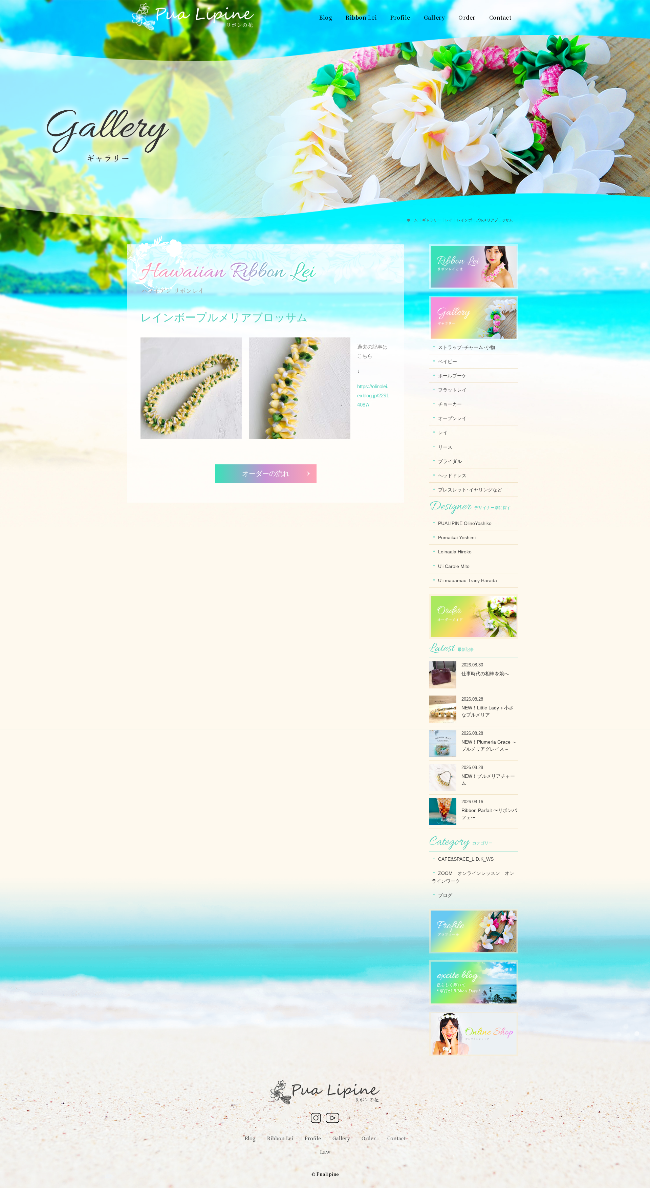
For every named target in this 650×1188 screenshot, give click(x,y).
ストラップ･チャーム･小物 (466, 347)
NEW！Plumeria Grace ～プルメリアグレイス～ (489, 745)
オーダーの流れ (265, 473)
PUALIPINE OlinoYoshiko (465, 523)
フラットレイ (452, 390)
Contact (396, 1138)
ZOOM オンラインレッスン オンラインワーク (473, 877)
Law (325, 1151)
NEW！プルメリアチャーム (488, 779)
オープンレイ (452, 418)
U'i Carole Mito (454, 566)
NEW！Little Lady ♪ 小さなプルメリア (487, 711)
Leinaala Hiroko (455, 551)
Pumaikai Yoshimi (457, 537)
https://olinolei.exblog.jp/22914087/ (373, 395)
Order (369, 1138)
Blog (250, 1138)
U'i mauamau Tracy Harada (467, 580)
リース (445, 447)
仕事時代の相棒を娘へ (485, 673)
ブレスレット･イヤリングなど (470, 489)
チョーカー (450, 404)
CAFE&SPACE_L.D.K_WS (466, 859)
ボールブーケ (452, 375)
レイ (443, 432)
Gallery (341, 1138)
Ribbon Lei (280, 1138)
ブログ (445, 895)
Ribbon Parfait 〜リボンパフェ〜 (489, 814)
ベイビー (447, 361)
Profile (313, 1138)
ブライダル (450, 461)
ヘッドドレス (452, 475)
